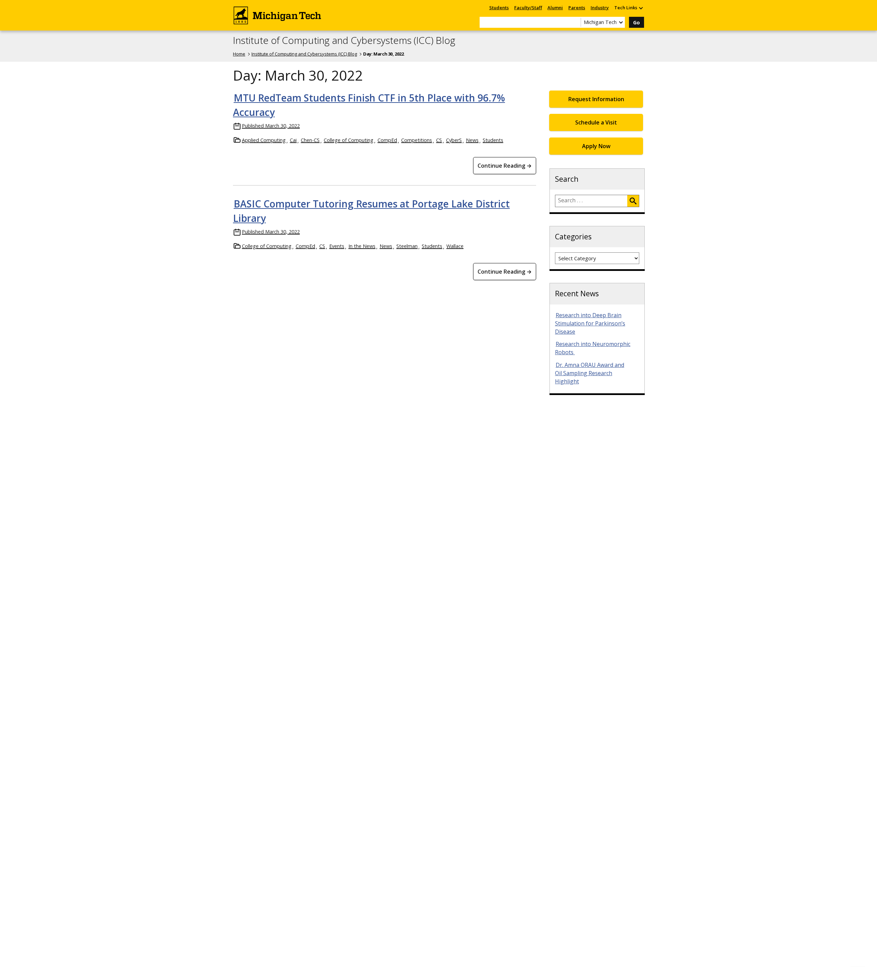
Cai (293, 140)
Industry (600, 7)
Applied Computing (264, 140)
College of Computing (348, 140)
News (472, 140)
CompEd (387, 140)
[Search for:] (591, 201)
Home (239, 54)
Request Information (596, 99)
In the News (361, 246)
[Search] (633, 201)
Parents (576, 7)
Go (636, 22)
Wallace (455, 246)
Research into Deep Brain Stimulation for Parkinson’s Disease (590, 323)
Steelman (407, 246)
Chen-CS (310, 140)
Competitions (416, 140)
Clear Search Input (575, 22)
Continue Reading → (505, 165)
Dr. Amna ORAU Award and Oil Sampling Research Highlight (589, 373)
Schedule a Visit (596, 122)
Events (336, 246)
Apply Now (596, 146)
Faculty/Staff (528, 7)
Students (499, 7)
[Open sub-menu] (640, 7)
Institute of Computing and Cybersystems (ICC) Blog (344, 40)
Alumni (555, 7)
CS (439, 140)
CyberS (454, 140)
